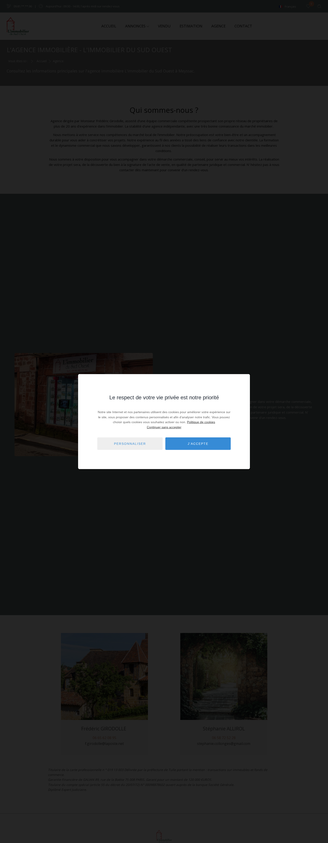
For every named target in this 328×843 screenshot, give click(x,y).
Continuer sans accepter (164, 427)
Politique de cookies (201, 422)
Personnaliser (130, 443)
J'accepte (198, 443)
